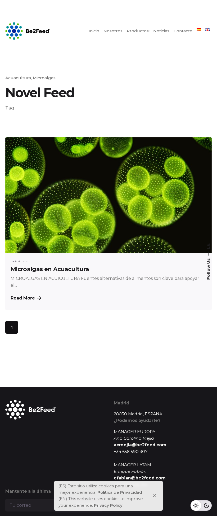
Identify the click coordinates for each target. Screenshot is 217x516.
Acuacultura (18, 77)
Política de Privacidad (119, 492)
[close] (154, 495)
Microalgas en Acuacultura (50, 269)
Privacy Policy (108, 505)
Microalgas (44, 77)
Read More (23, 298)
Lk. (208, 246)
